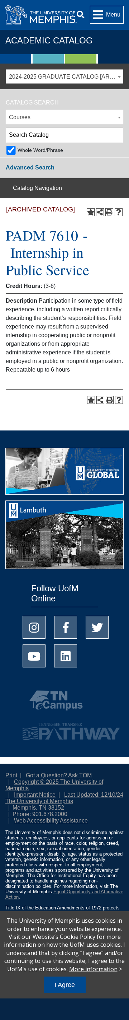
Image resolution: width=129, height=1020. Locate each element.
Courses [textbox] (19, 117)
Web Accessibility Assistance (51, 821)
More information (93, 969)
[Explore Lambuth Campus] (64, 537)
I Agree (64, 984)
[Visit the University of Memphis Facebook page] (65, 627)
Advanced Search (30, 167)
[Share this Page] (100, 212)
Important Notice (35, 795)
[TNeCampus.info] (64, 703)
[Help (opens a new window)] (119, 212)
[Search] (80, 15)
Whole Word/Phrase (40, 150)
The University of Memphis (39, 801)
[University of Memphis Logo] (41, 14)
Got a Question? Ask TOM (59, 775)
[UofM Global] (64, 474)
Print (11, 775)
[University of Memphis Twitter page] (97, 627)
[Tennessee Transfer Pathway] (64, 728)
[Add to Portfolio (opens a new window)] (91, 212)
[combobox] (64, 76)
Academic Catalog (49, 40)
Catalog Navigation (37, 188)
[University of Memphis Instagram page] (34, 627)
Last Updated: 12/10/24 (93, 795)
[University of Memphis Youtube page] (34, 655)
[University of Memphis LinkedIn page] (65, 655)
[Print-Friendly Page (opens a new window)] (109, 212)
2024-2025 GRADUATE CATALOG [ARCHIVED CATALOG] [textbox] (66, 77)
